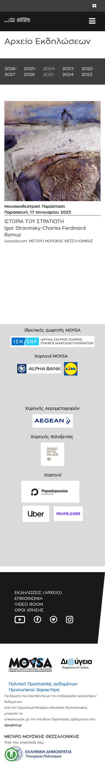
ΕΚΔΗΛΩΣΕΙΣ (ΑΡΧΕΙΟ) (38, 592)
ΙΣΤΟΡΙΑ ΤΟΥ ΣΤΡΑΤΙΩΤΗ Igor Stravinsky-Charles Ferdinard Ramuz (45, 228)
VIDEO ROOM (29, 604)
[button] (11, 754)
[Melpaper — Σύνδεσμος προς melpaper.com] (87, 367)
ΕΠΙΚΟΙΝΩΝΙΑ (29, 598)
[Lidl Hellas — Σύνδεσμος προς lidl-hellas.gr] (62, 367)
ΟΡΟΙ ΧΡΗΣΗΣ (29, 610)
